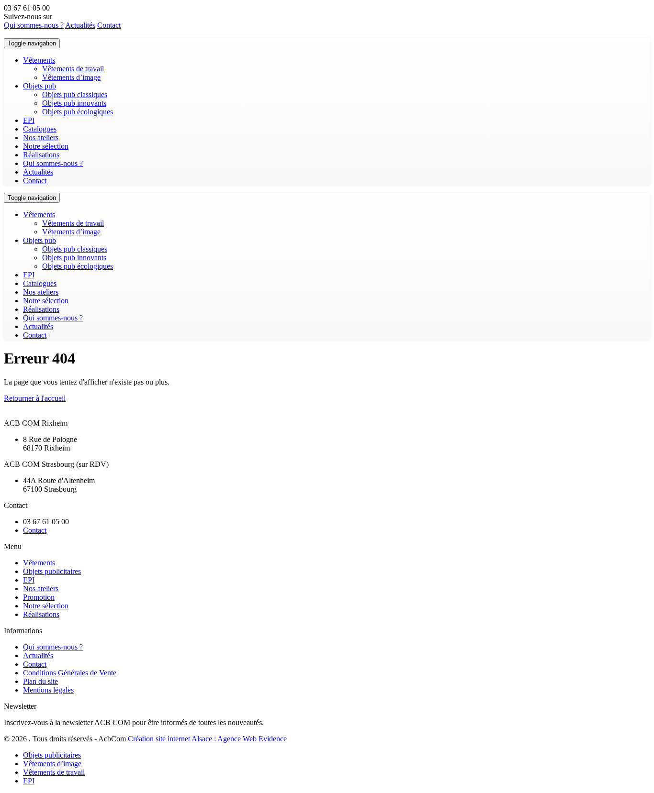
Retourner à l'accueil (35, 398)
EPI (28, 120)
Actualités (80, 25)
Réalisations (41, 155)
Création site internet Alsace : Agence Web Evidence (207, 739)
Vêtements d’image (71, 77)
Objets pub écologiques (77, 112)
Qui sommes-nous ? (34, 25)
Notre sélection (45, 146)
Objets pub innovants (74, 103)
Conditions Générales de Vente (69, 673)
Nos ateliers (40, 137)
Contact (109, 25)
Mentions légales (48, 690)
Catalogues (39, 129)
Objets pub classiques (74, 94)
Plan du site (40, 681)
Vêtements (39, 60)
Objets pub (39, 86)
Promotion (39, 597)
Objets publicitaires (52, 571)
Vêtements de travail (73, 69)
